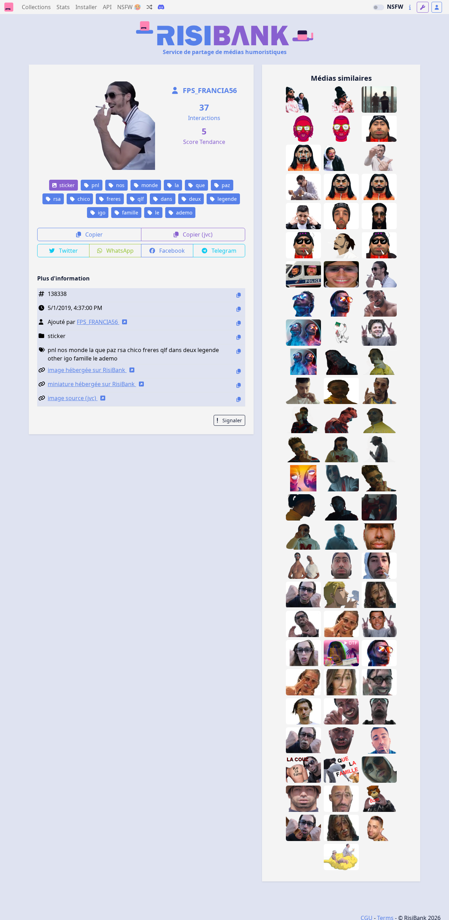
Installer (86, 7)
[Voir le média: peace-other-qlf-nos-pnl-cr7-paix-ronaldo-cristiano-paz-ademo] (379, 624)
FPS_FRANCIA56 (209, 90)
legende (226, 199)
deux (194, 199)
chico (83, 199)
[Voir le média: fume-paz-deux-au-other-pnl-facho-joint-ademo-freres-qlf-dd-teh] (341, 391)
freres (113, 199)
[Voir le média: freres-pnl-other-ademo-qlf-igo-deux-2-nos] (341, 245)
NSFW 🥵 (129, 7)
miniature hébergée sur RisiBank (92, 384)
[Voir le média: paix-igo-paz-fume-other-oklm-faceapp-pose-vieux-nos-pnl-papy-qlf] (303, 682)
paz (225, 185)
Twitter (68, 250)
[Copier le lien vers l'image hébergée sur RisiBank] (238, 371)
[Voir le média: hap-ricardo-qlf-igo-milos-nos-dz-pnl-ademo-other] (379, 828)
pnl (94, 185)
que (199, 185)
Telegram (223, 250)
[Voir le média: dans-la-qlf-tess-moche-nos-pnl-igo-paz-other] (303, 216)
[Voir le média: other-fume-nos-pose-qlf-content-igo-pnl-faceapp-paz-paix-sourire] (341, 624)
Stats (63, 7)
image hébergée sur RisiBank (87, 370)
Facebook (171, 250)
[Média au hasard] (149, 7)
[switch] (378, 7)
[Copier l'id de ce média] (238, 295)
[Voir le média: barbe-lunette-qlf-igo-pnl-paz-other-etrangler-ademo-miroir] (379, 711)
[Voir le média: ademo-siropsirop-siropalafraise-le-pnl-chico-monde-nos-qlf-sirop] (303, 128)
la (176, 185)
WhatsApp (119, 250)
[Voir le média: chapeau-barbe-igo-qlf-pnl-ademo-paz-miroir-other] (303, 799)
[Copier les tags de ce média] (238, 351)
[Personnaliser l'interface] (423, 7)
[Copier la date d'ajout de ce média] (238, 309)
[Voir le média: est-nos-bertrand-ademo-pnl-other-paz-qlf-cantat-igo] (379, 332)
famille (129, 212)
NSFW (395, 7)
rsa (56, 199)
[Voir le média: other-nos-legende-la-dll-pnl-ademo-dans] (303, 478)
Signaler (231, 420)
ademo (183, 212)
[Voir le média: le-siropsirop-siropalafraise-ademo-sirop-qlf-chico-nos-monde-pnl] (341, 128)
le (156, 212)
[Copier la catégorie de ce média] (238, 337)
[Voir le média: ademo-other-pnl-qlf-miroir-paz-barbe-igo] (379, 536)
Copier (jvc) (197, 234)
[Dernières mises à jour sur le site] (410, 7)
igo (100, 212)
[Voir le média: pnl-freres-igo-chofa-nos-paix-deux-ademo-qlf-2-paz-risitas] (379, 99)
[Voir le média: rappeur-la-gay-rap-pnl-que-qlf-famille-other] (341, 769)
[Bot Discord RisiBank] (161, 7)
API (107, 7)
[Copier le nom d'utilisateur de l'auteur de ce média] (238, 323)
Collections (36, 7)
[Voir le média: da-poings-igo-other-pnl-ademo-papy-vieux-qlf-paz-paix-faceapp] (303, 740)
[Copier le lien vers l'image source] (238, 399)
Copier (93, 234)
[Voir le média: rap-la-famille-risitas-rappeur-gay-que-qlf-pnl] (303, 828)
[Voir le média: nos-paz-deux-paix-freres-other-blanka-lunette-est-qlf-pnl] (379, 391)
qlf (140, 199)
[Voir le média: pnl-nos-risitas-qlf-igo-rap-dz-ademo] (379, 740)
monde (149, 185)
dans (165, 199)
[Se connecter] (436, 7)
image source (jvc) (73, 398)
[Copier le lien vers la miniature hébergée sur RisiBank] (238, 385)
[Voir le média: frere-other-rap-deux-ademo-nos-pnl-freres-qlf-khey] (303, 332)
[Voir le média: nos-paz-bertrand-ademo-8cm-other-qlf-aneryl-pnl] (379, 799)
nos (120, 185)
